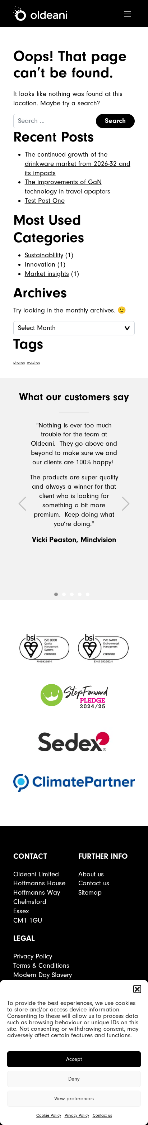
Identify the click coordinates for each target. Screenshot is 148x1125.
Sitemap (90, 892)
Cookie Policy (48, 1115)
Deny (74, 1079)
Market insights (47, 274)
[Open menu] (127, 13)
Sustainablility (44, 255)
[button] (137, 988)
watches (33, 362)
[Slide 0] (56, 594)
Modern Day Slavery (42, 975)
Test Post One (45, 201)
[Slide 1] (64, 594)
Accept (74, 1059)
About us (91, 874)
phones (19, 362)
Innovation (40, 264)
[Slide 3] (80, 594)
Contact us (102, 1115)
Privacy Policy (77, 1115)
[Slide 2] (72, 594)
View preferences (74, 1099)
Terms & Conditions (41, 966)
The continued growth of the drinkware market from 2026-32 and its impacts (77, 163)
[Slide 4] (87, 594)
